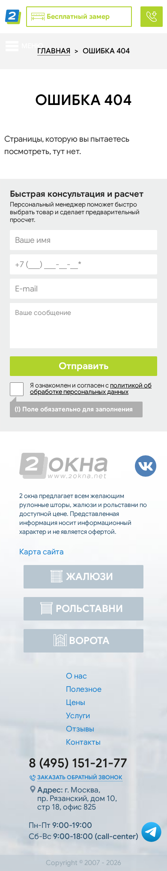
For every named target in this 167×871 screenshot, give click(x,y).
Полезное (83, 689)
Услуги (78, 715)
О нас (76, 676)
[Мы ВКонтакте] (145, 466)
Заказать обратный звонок (79, 777)
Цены (75, 702)
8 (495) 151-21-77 (78, 763)
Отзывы (80, 729)
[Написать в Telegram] (151, 833)
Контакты (83, 742)
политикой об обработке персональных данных (91, 389)
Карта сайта (41, 551)
